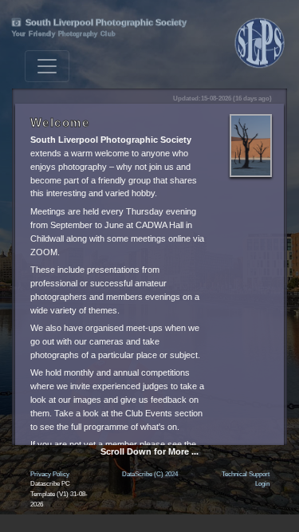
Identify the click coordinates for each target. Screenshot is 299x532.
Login (262, 483)
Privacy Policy (49, 474)
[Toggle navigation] (47, 66)
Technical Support (245, 474)
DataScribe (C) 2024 (150, 474)
